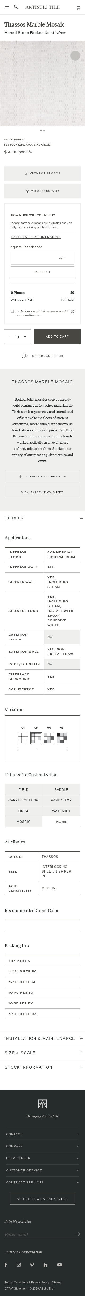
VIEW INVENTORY (45, 190)
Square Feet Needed (26, 247)
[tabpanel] (42, 83)
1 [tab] (41, 130)
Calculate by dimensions (36, 237)
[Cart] (78, 7)
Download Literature (46, 476)
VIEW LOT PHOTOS (45, 173)
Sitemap (56, 1282)
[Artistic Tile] (43, 7)
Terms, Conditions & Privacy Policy (27, 1282)
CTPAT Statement (16, 1288)
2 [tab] (44, 130)
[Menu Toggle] (7, 7)
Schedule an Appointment (42, 1199)
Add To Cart (57, 336)
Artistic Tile (46, 1288)
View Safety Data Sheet (42, 492)
